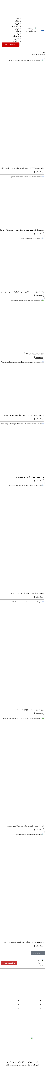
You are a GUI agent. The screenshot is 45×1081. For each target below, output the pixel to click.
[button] (38, 953)
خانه (43, 54)
